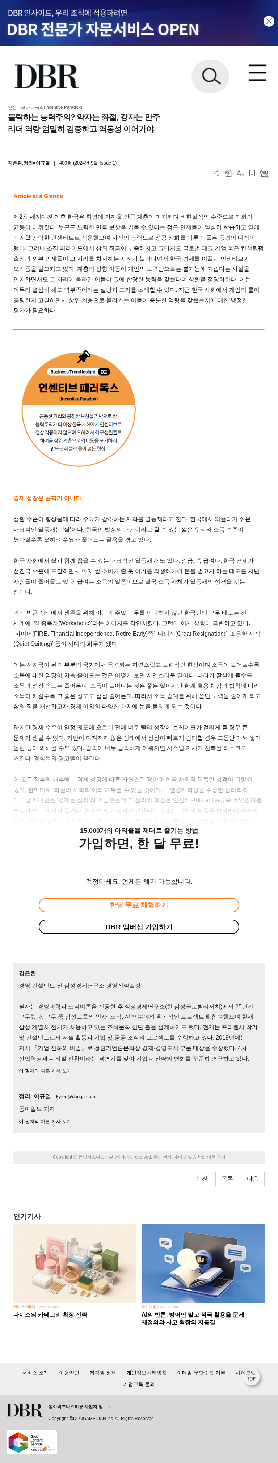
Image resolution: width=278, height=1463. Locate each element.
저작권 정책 (102, 1372)
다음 (252, 1179)
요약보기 (264, 173)
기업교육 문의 (139, 1384)
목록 (227, 1179)
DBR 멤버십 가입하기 (139, 927)
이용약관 (69, 1372)
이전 (202, 1179)
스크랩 (252, 173)
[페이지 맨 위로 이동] (253, 1379)
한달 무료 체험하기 (139, 905)
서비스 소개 (35, 1372)
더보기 (216, 173)
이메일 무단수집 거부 (201, 1372)
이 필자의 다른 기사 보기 (45, 1071)
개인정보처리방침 (146, 1372)
